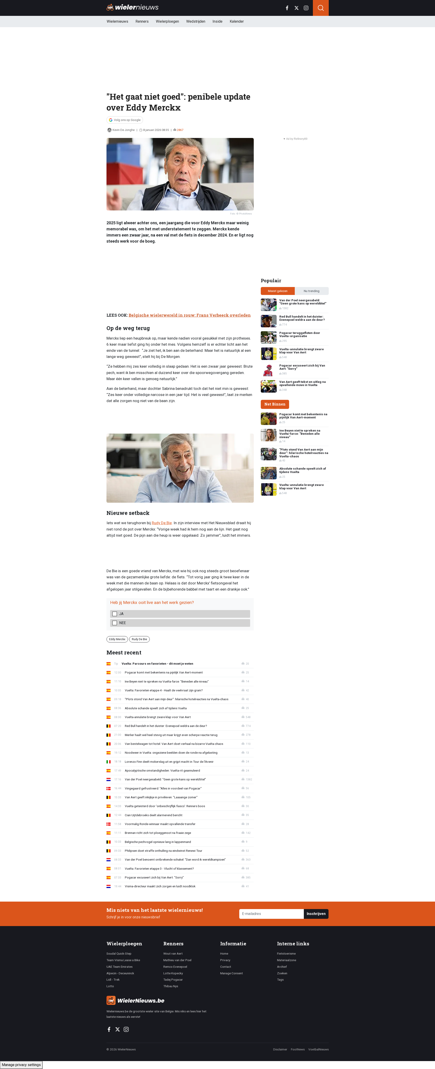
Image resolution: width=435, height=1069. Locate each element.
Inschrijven (316, 914)
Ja (121, 614)
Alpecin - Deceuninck (120, 973)
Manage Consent (231, 973)
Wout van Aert (173, 953)
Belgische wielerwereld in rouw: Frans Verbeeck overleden (190, 315)
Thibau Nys (170, 986)
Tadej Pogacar (173, 979)
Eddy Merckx (117, 639)
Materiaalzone (286, 960)
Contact (225, 966)
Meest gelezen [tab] (278, 291)
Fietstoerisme (286, 953)
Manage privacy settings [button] (21, 1065)
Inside (217, 21)
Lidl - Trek (113, 979)
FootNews (298, 1049)
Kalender (237, 21)
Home (224, 953)
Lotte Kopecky (173, 973)
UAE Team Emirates (119, 966)
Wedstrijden (195, 21)
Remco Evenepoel (175, 966)
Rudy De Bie (162, 523)
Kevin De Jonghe (124, 130)
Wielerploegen (167, 21)
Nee (122, 623)
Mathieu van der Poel (177, 960)
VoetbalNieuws (318, 1049)
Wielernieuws (117, 21)
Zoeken (282, 973)
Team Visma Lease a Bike (123, 960)
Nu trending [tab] (311, 291)
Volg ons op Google (127, 120)
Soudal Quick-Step (118, 953)
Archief (282, 966)
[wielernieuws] (160, 1000)
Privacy (225, 960)
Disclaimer (280, 1049)
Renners (142, 21)
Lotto (110, 986)
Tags (280, 979)
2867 (180, 130)
